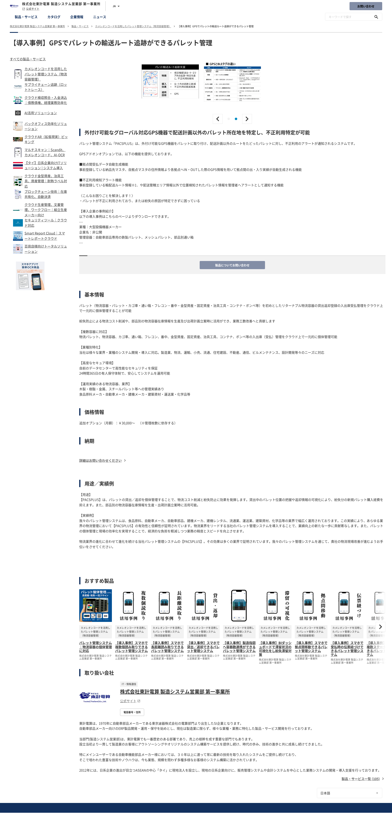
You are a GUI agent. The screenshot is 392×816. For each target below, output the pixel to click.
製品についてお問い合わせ (232, 265)
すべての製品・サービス (28, 58)
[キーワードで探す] (376, 17)
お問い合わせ (365, 6)
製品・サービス (26, 16)
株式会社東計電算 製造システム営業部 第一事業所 (175, 691)
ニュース (99, 16)
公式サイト (32, 9)
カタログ (53, 16)
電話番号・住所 (132, 712)
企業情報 (76, 16)
